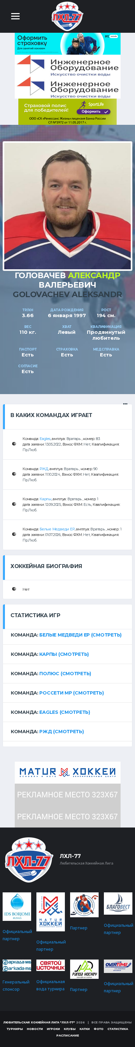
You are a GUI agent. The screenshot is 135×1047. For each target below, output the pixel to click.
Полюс (49, 673)
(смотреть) (106, 635)
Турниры (15, 1029)
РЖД (44, 468)
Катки (85, 1029)
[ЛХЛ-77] (67, 111)
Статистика (117, 1029)
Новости (35, 1029)
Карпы (45, 499)
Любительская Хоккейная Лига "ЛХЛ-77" (39, 1022)
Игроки (53, 1029)
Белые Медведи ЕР (57, 529)
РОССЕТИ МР (55, 693)
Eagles (45, 438)
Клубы (70, 1029)
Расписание (67, 1035)
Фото (99, 1029)
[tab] (67, 635)
